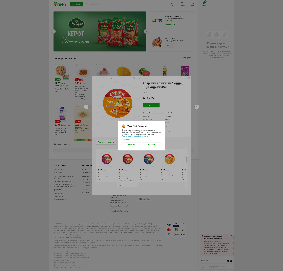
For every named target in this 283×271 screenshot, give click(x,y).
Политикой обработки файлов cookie (135, 136)
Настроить (126, 140)
